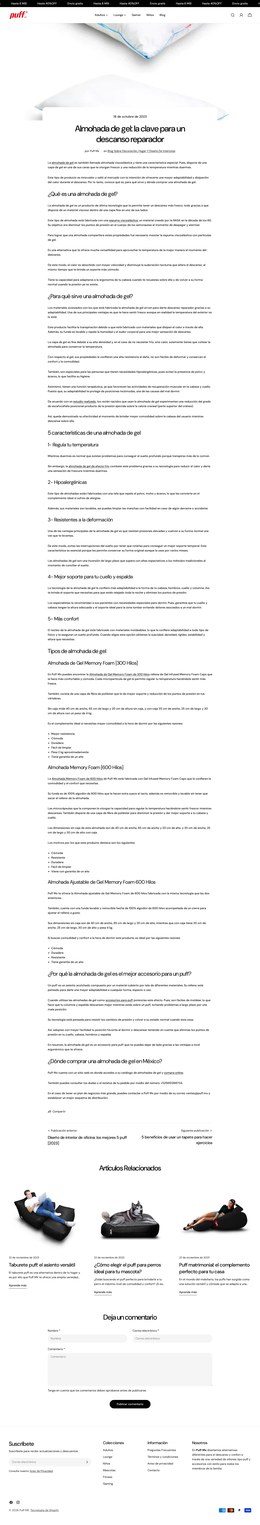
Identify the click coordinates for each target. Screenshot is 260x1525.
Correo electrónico (146, 1331)
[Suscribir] (87, 1462)
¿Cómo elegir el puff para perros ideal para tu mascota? (127, 1268)
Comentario (56, 1349)
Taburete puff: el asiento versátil (42, 1265)
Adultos (108, 1450)
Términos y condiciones (163, 1457)
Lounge (107, 1457)
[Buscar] (232, 15)
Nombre (54, 1331)
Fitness (107, 1477)
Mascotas (109, 1470)
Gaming (108, 1484)
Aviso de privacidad (160, 1463)
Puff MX (24, 1510)
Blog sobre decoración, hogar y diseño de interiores (141, 151)
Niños (106, 1463)
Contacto (154, 1470)
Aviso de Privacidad (41, 1471)
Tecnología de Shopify (44, 1510)
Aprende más (18, 1285)
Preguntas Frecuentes (162, 1450)
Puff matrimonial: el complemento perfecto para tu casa (214, 1268)
